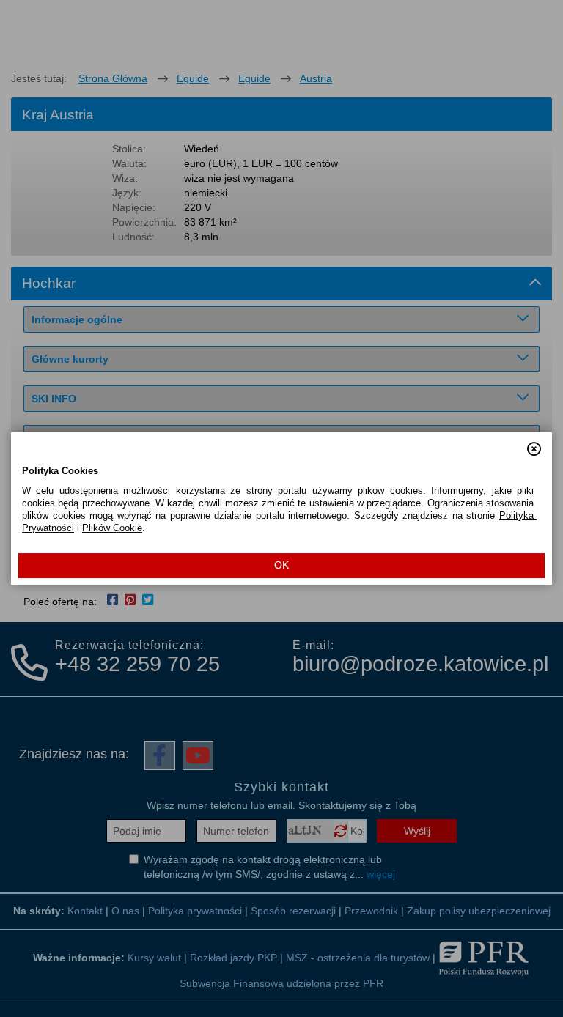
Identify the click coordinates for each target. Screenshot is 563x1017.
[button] (534, 443)
